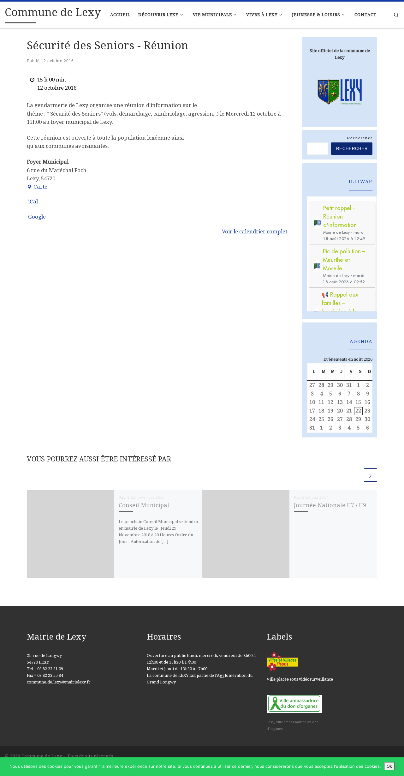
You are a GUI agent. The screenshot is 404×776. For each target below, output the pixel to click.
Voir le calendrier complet (254, 231)
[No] (396, 767)
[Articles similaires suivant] (370, 475)
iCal (33, 201)
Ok (389, 766)
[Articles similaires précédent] (356, 475)
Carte (37, 187)
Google (37, 217)
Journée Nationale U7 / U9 (330, 505)
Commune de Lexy (41, 756)
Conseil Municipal (144, 505)
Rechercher (359, 138)
